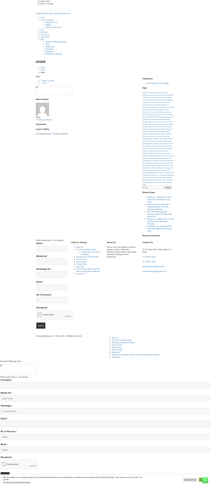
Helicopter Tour (51, 22)
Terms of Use (81, 259)
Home (43, 17)
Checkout (44, 32)
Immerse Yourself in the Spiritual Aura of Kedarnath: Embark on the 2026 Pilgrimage (158, 124)
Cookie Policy (81, 261)
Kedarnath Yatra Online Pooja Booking (161, 148)
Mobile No (42, 256)
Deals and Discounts (53, 27)
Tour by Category (47, 20)
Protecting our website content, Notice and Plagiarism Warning (88, 270)
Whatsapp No (44, 269)
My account (45, 34)
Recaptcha (41, 307)
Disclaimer (80, 266)
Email (40, 281)
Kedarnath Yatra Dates (159, 143)
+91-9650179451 (149, 261)
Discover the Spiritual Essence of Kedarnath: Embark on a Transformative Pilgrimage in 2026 (156, 104)
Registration (50, 46)
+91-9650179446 (149, 256)
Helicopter (49, 49)
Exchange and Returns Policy (87, 256)
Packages (49, 51)
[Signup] (36, 8)
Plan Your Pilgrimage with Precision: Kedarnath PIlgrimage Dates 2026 (159, 214)
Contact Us (45, 37)
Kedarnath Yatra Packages (150, 151)
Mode (4, 444)
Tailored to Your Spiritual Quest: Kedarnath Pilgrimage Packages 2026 (159, 228)
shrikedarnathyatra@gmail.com (154, 271)
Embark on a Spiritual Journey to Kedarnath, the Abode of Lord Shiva (159, 199)
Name (40, 243)
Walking (48, 25)
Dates (47, 44)
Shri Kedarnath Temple (156, 83)
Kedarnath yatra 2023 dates (154, 141)
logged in (49, 133)
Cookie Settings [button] (190, 480)
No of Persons (44, 294)
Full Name (7, 380)
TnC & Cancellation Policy (86, 249)
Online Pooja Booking (53, 54)
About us (79, 247)
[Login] (37, 8)
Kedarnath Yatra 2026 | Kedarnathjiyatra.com (53, 13)
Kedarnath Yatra (157, 139)
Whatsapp (7, 405)
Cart (42, 29)
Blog (42, 39)
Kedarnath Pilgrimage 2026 (55, 42)
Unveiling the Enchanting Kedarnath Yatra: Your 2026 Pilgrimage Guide (158, 182)
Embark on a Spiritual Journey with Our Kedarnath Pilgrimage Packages (160, 221)
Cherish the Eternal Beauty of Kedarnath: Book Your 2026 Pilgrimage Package (158, 206)
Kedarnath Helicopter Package (157, 129)
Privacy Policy (81, 264)
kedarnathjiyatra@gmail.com (153, 266)
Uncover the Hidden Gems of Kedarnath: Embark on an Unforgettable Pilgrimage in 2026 (158, 175)
